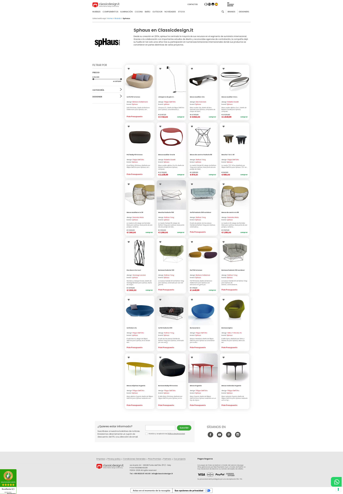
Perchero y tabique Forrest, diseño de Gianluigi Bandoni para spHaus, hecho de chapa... (139, 283)
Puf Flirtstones (196, 270)
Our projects (180, 459)
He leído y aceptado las (166, 434)
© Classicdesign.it (113, 466)
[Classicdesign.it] (106, 5)
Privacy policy (114, 459)
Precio (96, 72)
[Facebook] (210, 436)
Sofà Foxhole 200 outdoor (200, 212)
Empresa (100, 459)
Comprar (180, 117)
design (137, 102)
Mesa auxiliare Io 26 (135, 212)
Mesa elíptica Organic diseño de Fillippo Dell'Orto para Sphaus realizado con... (140, 397)
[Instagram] (237, 436)
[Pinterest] (228, 436)
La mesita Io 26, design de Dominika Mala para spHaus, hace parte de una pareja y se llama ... (139, 225)
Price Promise (154, 459)
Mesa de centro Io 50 (230, 212)
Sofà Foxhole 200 (165, 328)
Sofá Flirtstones (133, 97)
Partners (167, 459)
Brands (231, 11)
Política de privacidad (176, 434)
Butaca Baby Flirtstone (168, 386)
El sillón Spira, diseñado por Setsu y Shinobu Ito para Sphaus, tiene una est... (233, 340)
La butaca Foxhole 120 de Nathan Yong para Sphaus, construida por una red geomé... (171, 283)
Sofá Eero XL (132, 328)
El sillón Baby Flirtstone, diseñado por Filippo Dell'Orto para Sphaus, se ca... (170, 397)
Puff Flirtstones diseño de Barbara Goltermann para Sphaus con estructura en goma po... (201, 283)
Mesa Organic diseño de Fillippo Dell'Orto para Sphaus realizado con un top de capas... (203, 398)
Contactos (192, 4)
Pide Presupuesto (135, 116)
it (205, 4)
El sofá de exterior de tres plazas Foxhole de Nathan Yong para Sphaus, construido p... (202, 225)
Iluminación (126, 11)
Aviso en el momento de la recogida (151, 490)
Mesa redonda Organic (231, 386)
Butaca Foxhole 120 (166, 270)
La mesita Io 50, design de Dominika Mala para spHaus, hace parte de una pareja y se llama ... (234, 225)
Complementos (110, 11)
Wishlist (129, 68)
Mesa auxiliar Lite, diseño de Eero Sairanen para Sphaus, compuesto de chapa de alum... (202, 109)
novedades (170, 11)
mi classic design (230, 4)
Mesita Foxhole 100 (166, 212)
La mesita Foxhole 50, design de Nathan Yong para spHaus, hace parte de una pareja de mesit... (203, 167)
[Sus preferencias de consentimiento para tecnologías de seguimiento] (338, 489)
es (216, 4)
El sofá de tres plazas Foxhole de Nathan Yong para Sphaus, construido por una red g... (171, 340)
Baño (147, 11)
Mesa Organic (196, 386)
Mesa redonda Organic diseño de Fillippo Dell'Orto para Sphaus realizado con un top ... (234, 398)
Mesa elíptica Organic (136, 386)
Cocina (139, 11)
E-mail (161, 427)
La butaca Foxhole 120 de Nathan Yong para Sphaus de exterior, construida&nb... (234, 283)
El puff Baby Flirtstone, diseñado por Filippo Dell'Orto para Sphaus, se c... (138, 166)
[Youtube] (219, 436)
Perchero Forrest (134, 270)
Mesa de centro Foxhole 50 (201, 155)
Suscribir (184, 427)
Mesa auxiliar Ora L (229, 97)
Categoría (98, 90)
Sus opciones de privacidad (189, 490)
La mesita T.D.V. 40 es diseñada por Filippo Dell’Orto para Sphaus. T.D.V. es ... (234, 166)
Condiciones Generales (134, 459)
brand (132, 104)
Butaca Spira (226, 328)
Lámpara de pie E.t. (166, 97)
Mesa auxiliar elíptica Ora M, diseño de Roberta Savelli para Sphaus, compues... (171, 167)
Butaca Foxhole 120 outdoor (233, 270)
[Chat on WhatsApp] (336, 482)
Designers (244, 11)
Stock (181, 11)
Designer (97, 96)
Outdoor (157, 11)
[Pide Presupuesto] (139, 79)
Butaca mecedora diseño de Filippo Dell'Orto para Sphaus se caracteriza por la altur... (202, 340)
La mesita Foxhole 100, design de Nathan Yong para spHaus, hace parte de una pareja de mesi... (171, 225)
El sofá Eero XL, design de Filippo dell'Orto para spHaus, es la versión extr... (138, 340)
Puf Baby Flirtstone (135, 155)
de (212, 4)
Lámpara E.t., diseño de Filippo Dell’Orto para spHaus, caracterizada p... (171, 109)
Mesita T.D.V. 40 (227, 155)
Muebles (96, 11)
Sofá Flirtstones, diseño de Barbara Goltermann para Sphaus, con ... (138, 109)
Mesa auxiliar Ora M (166, 155)
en (209, 4)
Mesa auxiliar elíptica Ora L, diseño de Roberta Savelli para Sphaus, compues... (233, 109)
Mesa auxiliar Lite (197, 97)
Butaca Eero (195, 328)
